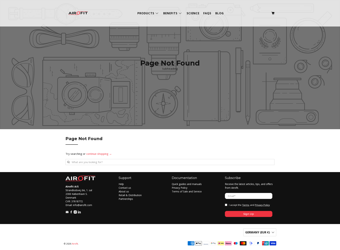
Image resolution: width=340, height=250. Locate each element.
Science (193, 13)
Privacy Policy (179, 187)
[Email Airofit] (67, 212)
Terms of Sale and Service (187, 191)
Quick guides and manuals (187, 184)
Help (121, 184)
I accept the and (249, 205)
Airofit (75, 243)
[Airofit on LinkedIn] (79, 212)
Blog (219, 13)
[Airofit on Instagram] (75, 212)
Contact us (125, 187)
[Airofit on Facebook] (71, 212)
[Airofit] (78, 13)
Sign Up (248, 214)
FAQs (207, 13)
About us (124, 191)
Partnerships (126, 199)
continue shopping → (99, 153)
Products (145, 13)
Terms (245, 205)
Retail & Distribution (130, 195)
